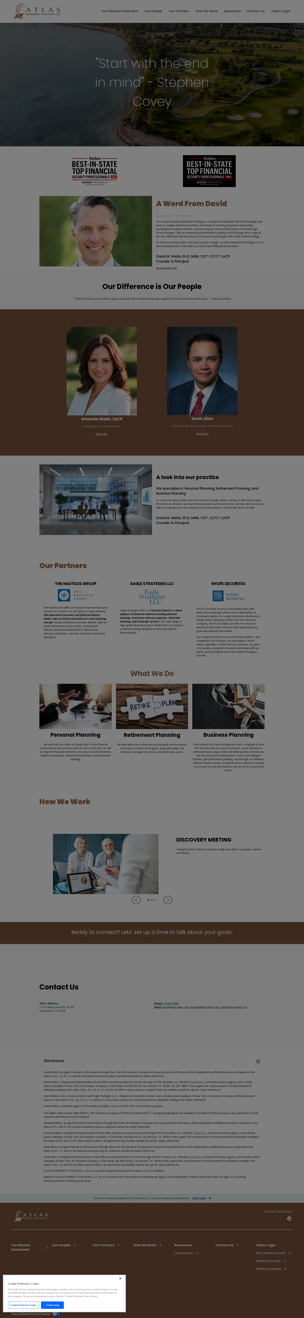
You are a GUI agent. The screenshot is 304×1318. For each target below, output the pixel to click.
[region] (64, 1293)
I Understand (52, 1305)
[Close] (120, 1278)
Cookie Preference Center (23, 1305)
